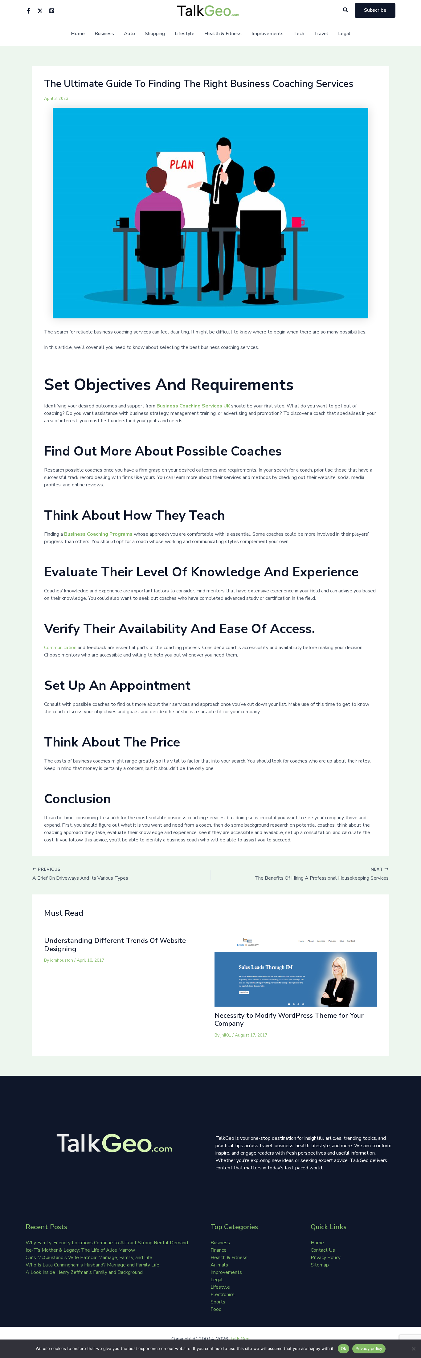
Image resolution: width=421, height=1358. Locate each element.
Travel (321, 34)
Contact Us (323, 1250)
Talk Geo (240, 1339)
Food (216, 1309)
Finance (219, 1250)
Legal (344, 34)
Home (78, 34)
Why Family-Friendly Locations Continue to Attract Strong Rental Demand (107, 1242)
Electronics (223, 1294)
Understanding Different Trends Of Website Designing (115, 944)
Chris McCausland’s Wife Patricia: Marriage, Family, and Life (89, 1257)
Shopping (155, 34)
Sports (218, 1302)
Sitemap (320, 1265)
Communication (60, 647)
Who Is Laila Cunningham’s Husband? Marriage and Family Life (92, 1265)
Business (104, 34)
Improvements (267, 34)
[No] (413, 1349)
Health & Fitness (223, 34)
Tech (298, 34)
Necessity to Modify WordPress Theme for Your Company (289, 1019)
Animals (219, 1265)
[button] (346, 10)
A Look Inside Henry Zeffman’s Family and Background (84, 1272)
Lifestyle (184, 34)
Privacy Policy (326, 1257)
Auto (129, 34)
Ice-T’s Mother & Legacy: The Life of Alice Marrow (80, 1250)
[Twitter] (40, 11)
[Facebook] (28, 11)
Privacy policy (368, 1348)
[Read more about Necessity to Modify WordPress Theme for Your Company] (296, 968)
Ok (343, 1348)
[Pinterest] (52, 11)
